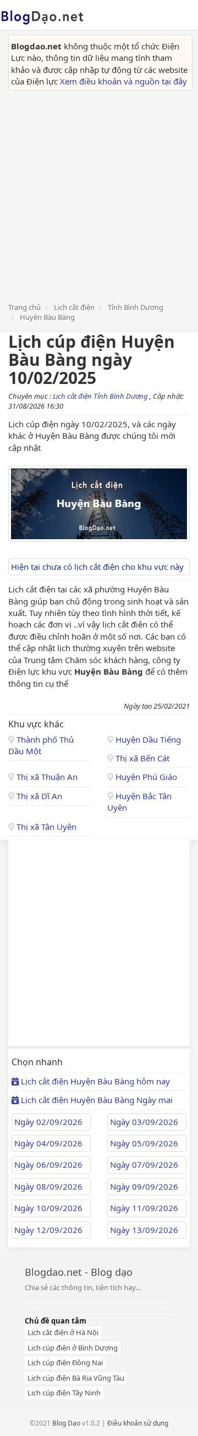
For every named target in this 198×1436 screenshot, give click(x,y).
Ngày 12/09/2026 (48, 1229)
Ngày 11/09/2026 (144, 1207)
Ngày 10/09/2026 (48, 1207)
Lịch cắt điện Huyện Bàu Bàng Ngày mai (96, 1099)
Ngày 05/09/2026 (144, 1143)
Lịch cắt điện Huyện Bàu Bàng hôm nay (94, 1081)
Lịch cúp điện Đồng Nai (65, 1362)
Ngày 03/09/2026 (144, 1121)
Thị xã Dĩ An (38, 795)
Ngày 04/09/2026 (48, 1143)
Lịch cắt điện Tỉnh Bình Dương (101, 396)
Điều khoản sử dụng (137, 1423)
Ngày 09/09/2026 (144, 1186)
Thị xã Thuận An (46, 776)
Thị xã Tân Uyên (45, 826)
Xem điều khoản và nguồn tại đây (123, 81)
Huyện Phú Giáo (145, 776)
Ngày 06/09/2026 (48, 1164)
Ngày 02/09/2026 (48, 1121)
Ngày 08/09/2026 (48, 1186)
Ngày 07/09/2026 (144, 1164)
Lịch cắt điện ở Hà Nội (63, 1332)
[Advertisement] (99, 194)
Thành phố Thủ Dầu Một (41, 745)
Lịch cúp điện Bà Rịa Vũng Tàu (76, 1378)
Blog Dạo (66, 1423)
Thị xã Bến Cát (141, 758)
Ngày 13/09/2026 (144, 1229)
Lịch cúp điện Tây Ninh (64, 1393)
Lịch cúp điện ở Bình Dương (73, 1348)
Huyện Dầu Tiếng (147, 739)
